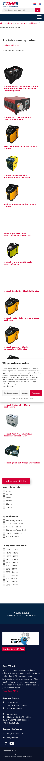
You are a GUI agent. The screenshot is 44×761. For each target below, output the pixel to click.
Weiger (25, 393)
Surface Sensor (13, 536)
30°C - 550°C (12, 572)
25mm (8, 491)
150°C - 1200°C (12, 562)
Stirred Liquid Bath (14, 533)
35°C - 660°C (12, 582)
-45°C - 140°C (12, 559)
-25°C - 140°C (12, 553)
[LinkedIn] (5, 743)
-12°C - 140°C (12, 550)
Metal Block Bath (13, 527)
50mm (9, 504)
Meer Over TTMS (10, 691)
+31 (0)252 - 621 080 (15, 733)
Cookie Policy (15, 398)
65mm (9, 507)
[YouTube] (11, 743)
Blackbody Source (14, 520)
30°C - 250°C (11, 566)
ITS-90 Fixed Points (14, 524)
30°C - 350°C (11, 569)
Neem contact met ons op (22, 615)
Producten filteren (10, 45)
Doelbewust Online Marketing (21, 757)
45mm (9, 501)
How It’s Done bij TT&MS (13, 649)
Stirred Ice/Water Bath (16, 530)
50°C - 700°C (12, 585)
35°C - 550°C (12, 575)
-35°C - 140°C (12, 556)
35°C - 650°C (12, 578)
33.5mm (9, 494)
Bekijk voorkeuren (11, 393)
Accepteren (36, 393)
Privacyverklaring (27, 398)
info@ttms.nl (12, 738)
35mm (8, 498)
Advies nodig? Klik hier (16, 481)
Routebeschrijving (14, 708)
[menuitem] (35, 4)
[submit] (37, 10)
